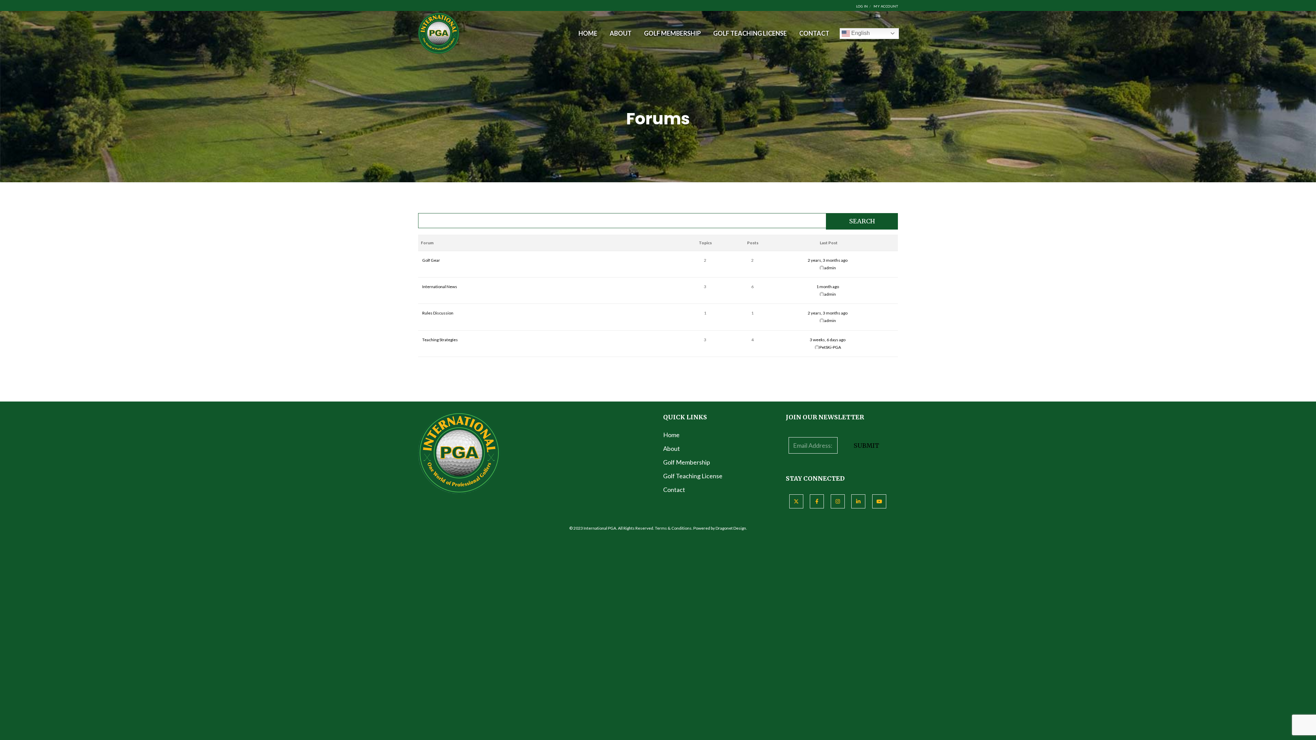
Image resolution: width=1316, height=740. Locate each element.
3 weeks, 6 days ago (827, 339)
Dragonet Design (731, 528)
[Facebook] (817, 501)
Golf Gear (431, 260)
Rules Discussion (437, 313)
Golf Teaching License (692, 476)
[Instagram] (838, 501)
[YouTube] (879, 501)
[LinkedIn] (858, 501)
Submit (866, 445)
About (671, 448)
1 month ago (827, 286)
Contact (674, 489)
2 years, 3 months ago (828, 260)
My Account (886, 6)
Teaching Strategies (440, 339)
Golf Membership (686, 462)
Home (671, 435)
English (860, 33)
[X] (796, 501)
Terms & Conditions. (674, 528)
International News (439, 286)
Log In (862, 6)
